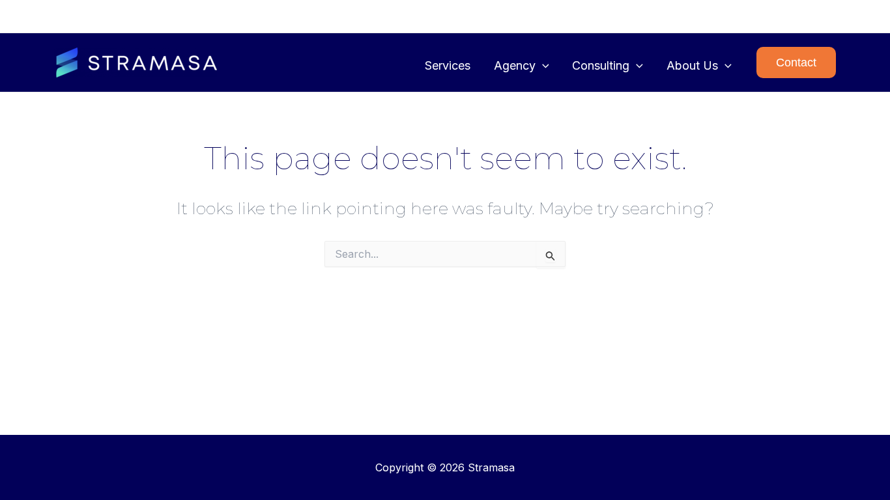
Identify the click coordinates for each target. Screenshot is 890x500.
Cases (498, 16)
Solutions (552, 16)
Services (447, 65)
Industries (443, 16)
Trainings (612, 16)
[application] (542, 66)
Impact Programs (690, 16)
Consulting (600, 65)
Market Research (787, 16)
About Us (692, 65)
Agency (515, 65)
